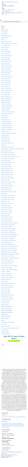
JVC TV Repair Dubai (5, 63)
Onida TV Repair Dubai (6, 82)
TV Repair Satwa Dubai (6, 100)
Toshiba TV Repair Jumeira (6, 297)
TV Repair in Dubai (5, 314)
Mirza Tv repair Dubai (5, 326)
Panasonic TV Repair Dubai (6, 76)
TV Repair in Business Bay (6, 275)
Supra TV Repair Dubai (6, 96)
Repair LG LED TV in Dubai (6, 211)
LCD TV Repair (4, 33)
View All (7, 427)
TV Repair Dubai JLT (5, 119)
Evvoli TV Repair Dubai (5, 84)
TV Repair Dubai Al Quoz (6, 123)
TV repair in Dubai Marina (6, 242)
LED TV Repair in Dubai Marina (7, 158)
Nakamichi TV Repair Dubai (6, 90)
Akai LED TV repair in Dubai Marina (8, 232)
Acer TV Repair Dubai (5, 74)
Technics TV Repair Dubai (6, 67)
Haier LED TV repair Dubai (6, 176)
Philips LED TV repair (5, 201)
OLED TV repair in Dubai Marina (7, 238)
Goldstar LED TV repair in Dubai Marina (9, 250)
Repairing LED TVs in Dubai (7, 170)
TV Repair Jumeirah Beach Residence (9, 133)
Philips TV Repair (4, 49)
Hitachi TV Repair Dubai (6, 51)
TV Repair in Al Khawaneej (6, 273)
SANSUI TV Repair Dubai (6, 61)
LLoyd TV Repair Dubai (6, 80)
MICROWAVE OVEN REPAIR (7, 312)
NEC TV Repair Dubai (5, 59)
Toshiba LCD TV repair (5, 205)
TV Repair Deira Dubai (5, 102)
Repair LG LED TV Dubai (6, 209)
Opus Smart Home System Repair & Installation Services (12, 148)
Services (10, 416)
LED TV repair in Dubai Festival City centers (10, 156)
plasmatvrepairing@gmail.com (8, 9)
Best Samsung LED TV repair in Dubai (9, 191)
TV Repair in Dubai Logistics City (7, 277)
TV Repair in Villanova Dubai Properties (9, 269)
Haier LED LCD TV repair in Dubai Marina (9, 246)
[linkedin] (20, 451)
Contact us (15, 416)
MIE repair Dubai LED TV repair (7, 162)
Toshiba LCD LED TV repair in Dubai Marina (10, 258)
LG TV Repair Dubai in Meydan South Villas (10, 328)
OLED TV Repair (4, 37)
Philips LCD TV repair (5, 215)
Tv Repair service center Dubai (7, 298)
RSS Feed (23, 416)
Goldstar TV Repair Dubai (6, 55)
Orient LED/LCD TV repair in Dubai (8, 195)
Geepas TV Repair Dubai (6, 88)
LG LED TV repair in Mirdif (6, 226)
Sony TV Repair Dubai (5, 72)
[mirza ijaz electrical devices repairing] (14, 454)
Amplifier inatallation (5, 318)
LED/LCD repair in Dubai (6, 213)
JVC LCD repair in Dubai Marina (7, 256)
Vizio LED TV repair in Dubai (7, 203)
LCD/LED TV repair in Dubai (7, 172)
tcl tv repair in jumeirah (5, 300)
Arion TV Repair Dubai (5, 86)
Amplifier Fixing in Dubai (6, 316)
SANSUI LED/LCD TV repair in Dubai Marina (10, 254)
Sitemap (19, 416)
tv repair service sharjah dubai (7, 143)
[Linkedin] (20, 12)
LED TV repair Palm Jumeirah (7, 259)
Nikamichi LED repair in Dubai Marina (8, 228)
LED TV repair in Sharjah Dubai (7, 178)
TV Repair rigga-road (5, 139)
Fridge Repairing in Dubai (6, 308)
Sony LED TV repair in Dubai (7, 168)
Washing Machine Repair (6, 35)
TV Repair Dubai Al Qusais (6, 127)
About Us (6, 416)
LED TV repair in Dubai (5, 160)
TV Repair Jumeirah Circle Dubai (8, 111)
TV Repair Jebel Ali (5, 131)
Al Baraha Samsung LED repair (7, 295)
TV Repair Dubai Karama (6, 121)
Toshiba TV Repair (5, 304)
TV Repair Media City (5, 137)
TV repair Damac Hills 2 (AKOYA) (8, 322)
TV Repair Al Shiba (5, 135)
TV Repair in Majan (5, 332)
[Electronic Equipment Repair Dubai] (14, 2)
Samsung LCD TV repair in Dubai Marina (9, 234)
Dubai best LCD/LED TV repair (7, 174)
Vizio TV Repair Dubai (5, 57)
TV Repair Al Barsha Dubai (6, 106)
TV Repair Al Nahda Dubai (6, 125)
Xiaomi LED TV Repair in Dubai (7, 199)
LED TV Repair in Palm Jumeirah (8, 152)
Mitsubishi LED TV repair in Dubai (8, 224)
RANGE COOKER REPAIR (6, 310)
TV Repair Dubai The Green (7, 113)
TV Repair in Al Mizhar (5, 271)
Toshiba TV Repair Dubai (6, 65)
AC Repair (3, 39)
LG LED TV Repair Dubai (6, 166)
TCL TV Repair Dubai (5, 45)
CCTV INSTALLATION (5, 334)
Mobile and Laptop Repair (6, 150)
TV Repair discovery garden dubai (8, 283)
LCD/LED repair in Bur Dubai (7, 221)
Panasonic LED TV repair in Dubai (8, 182)
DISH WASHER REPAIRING (6, 306)
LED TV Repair (4, 32)
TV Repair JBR (4, 117)
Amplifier (3, 320)
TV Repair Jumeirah (5, 109)
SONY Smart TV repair (5, 293)
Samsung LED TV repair (6, 164)
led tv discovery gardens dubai (7, 287)
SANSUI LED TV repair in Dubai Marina (9, 252)
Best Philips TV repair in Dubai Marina (9, 248)
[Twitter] (9, 12)
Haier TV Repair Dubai (5, 53)
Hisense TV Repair (5, 47)
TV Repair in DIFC (5, 330)
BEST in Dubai (4, 193)
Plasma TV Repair (4, 30)
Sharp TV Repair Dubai (6, 94)
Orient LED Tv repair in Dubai (7, 185)
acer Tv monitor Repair (5, 291)
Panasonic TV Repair (5, 289)
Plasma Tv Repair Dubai (6, 279)
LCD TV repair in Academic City (7, 261)
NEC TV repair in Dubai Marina (7, 244)
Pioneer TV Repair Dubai (6, 41)
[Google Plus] (14, 12)
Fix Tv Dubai (3, 324)
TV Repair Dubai (4, 115)
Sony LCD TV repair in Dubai (7, 217)
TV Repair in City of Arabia (6, 267)
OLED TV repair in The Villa (6, 263)
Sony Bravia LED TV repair (6, 207)
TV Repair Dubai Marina (6, 108)
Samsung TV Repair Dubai (6, 98)
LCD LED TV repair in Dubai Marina (8, 240)
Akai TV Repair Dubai (5, 69)
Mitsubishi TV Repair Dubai (6, 71)
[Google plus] (14, 451)
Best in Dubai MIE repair (6, 187)
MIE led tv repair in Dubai (6, 189)
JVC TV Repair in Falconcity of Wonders (9, 265)
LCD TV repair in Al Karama (6, 219)
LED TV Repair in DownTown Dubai (8, 154)
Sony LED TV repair (5, 180)
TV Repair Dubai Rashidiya (6, 129)
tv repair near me (4, 281)
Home (3, 416)
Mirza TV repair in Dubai (6, 184)
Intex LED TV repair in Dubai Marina (8, 236)
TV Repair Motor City (5, 141)
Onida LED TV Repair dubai (6, 285)
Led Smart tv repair (5, 302)
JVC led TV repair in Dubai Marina (8, 230)
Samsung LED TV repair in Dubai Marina (9, 222)
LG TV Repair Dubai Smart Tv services (9, 43)
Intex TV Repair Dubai (5, 78)
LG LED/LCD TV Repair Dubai (7, 197)
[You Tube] (4, 14)
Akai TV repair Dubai (13, 392)
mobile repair (3, 145)
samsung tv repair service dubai (7, 146)
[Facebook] (4, 12)
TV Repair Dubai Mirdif (5, 104)
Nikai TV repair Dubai (5, 92)
